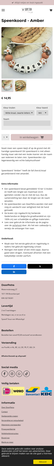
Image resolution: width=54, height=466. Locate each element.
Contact (4, 411)
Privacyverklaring (8, 429)
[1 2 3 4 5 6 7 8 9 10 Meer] (5, 137)
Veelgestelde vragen (9, 416)
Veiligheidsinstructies (9, 433)
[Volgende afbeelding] (48, 53)
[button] (7, 86)
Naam (6, 119)
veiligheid (17, 225)
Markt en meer (7, 442)
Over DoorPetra (7, 407)
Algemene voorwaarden (11, 425)
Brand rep (5, 438)
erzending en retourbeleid (12, 420)
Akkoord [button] (42, 462)
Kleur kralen (9, 107)
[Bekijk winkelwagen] (51, 10)
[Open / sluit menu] (3, 10)
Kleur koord (42, 107)
